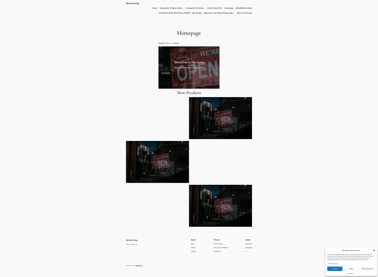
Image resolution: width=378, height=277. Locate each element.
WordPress (139, 265)
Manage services (333, 263)
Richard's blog (132, 3)
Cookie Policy (350, 273)
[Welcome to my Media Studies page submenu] (233, 12)
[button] (374, 250)
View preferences (367, 269)
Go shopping (166, 73)
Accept (335, 269)
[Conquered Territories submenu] (204, 8)
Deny (351, 269)
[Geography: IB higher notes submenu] (182, 8)
